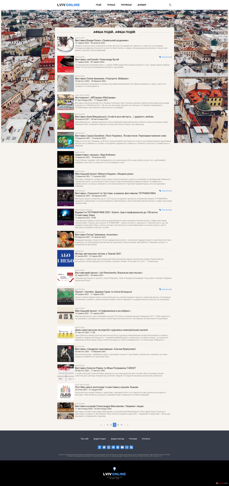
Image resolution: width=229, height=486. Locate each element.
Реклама (133, 439)
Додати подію (100, 439)
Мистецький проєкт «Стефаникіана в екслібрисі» (103, 310)
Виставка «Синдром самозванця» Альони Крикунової (105, 349)
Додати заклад (117, 439)
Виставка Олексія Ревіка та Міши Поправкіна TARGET (105, 368)
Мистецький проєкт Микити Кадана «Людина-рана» (104, 173)
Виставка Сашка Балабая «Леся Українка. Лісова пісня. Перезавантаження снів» (121, 135)
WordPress (134, 456)
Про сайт (85, 439)
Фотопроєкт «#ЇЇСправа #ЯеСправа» (95, 97)
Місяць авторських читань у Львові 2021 (98, 253)
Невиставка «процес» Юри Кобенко (95, 154)
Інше (77, 95)
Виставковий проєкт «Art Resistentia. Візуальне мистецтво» (109, 272)
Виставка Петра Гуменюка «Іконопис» (96, 234)
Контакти (146, 439)
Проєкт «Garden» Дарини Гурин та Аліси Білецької (103, 291)
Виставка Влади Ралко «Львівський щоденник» (102, 40)
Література (79, 251)
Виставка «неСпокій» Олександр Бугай (97, 59)
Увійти (141, 456)
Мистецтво (80, 38)
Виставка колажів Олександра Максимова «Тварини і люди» (109, 406)
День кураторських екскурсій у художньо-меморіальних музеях (111, 329)
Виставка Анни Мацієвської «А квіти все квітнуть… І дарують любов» (114, 116)
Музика (89, 210)
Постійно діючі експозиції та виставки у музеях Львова (106, 387)
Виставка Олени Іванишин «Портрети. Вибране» (102, 78)
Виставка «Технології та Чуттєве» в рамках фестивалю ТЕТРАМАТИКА (115, 193)
